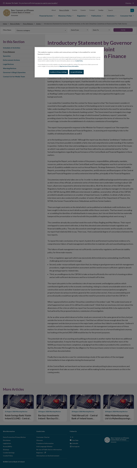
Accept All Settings (76, 72)
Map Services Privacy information (69, 66)
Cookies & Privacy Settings (58, 72)
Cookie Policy (79, 61)
